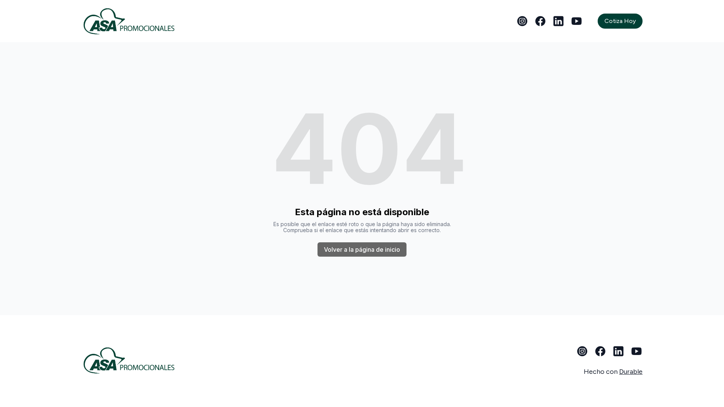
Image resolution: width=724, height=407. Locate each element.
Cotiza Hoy (620, 20)
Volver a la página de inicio (362, 249)
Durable (631, 371)
